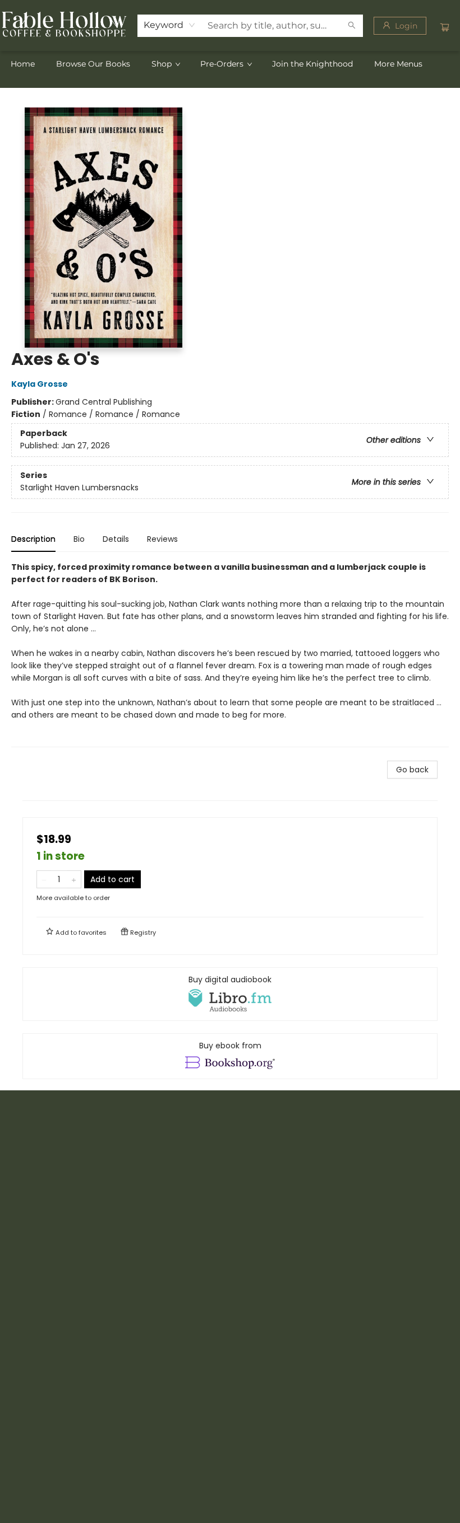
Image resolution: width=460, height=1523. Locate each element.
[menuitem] (22, 64)
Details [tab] (116, 539)
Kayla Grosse (39, 384)
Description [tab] (33, 539)
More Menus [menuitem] (398, 64)
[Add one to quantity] (74, 879)
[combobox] (169, 25)
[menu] (230, 64)
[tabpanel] (230, 654)
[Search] (352, 26)
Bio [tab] (79, 539)
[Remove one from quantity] (44, 879)
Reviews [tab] (162, 539)
